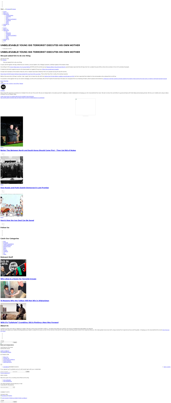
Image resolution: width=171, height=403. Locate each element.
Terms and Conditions (9, 359)
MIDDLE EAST (7, 246)
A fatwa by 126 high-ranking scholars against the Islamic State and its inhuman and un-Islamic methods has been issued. (135, 78)
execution (3, 83)
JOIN (4, 25)
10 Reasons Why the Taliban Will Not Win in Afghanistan (25, 301)
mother (11, 83)
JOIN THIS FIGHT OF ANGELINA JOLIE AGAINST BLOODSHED (17, 96)
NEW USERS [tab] (167, 367)
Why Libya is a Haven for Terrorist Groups (18, 279)
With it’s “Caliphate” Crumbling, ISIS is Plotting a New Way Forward (29, 322)
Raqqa (21, 83)
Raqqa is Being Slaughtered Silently (56, 67)
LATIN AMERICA (7, 245)
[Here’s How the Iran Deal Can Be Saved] (12, 216)
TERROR (8, 20)
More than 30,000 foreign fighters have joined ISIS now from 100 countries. (21, 74)
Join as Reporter (7, 381)
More (7, 23)
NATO (4, 249)
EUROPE (8, 16)
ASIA (7, 18)
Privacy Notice (7, 360)
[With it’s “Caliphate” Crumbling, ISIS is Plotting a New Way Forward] (13, 319)
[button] (4, 395)
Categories (6, 14)
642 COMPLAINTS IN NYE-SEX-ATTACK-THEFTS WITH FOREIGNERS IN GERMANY (22, 97)
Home (4, 11)
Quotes (5, 250)
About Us (5, 13)
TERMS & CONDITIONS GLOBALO (18, 398)
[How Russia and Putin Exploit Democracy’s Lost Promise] (12, 183)
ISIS (7, 83)
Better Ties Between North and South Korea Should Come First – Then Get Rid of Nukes (38, 150)
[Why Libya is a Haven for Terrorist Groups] (13, 276)
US (6, 31)
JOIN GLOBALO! (5, 351)
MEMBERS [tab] (6, 367)
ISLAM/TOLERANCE (11, 19)
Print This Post (4, 81)
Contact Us (6, 24)
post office (16, 83)
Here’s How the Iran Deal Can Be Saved (17, 220)
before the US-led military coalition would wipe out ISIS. (59, 76)
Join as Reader (7, 380)
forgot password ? (5, 373)
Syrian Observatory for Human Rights (20, 67)
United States (9, 15)
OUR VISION (5, 398)
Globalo (4, 60)
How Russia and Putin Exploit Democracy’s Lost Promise (25, 188)
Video (7, 21)
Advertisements (7, 362)
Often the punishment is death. (50, 69)
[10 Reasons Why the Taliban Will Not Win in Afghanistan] (13, 297)
